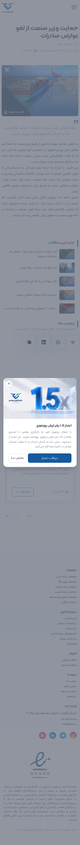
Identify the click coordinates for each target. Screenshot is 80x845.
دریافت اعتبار (49, 458)
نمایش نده (17, 458)
